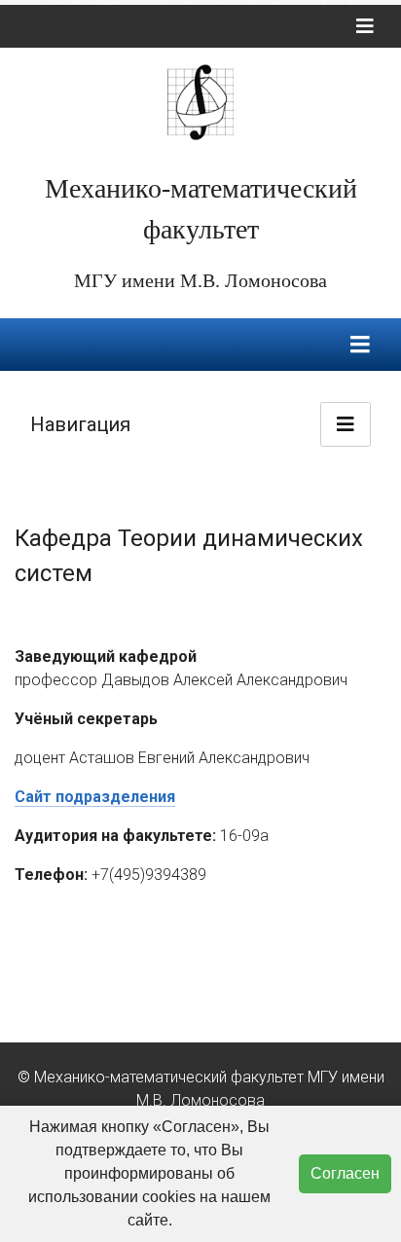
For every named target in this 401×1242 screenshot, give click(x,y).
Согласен (345, 1173)
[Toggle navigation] (365, 26)
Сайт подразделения (95, 796)
